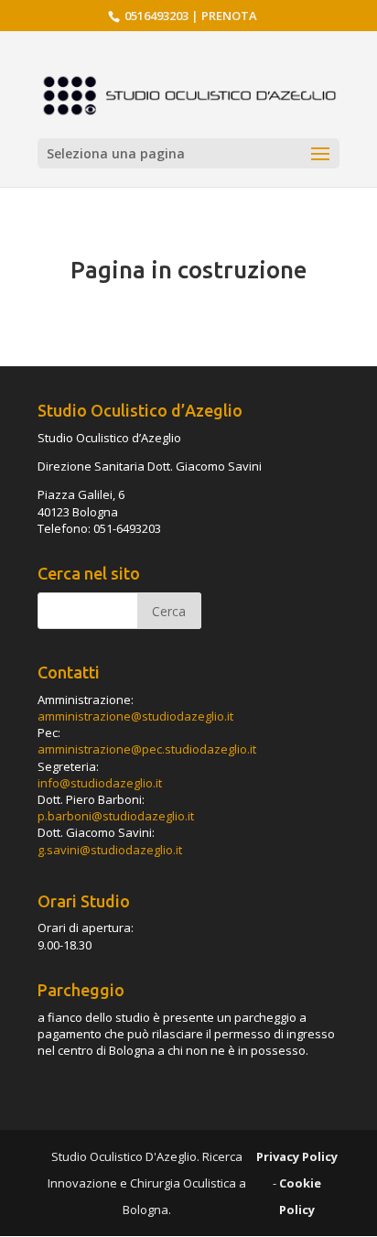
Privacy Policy (297, 1156)
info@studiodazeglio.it (100, 783)
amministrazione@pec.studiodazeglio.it (147, 749)
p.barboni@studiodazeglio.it (116, 816)
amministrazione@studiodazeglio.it (135, 716)
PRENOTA (229, 15)
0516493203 (155, 15)
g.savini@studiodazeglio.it (110, 849)
